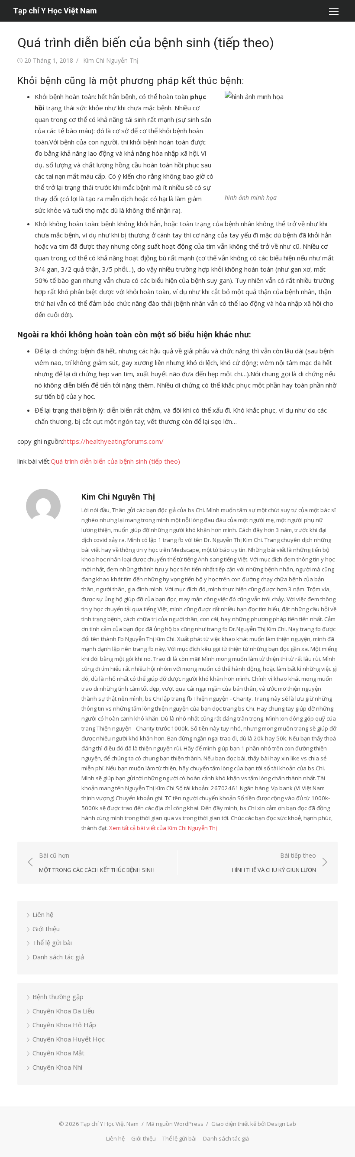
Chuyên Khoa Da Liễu (63, 1010)
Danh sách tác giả (58, 956)
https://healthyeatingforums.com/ (113, 441)
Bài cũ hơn (97, 862)
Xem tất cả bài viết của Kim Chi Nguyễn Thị (163, 828)
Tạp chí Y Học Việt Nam (55, 10)
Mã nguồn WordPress (174, 1124)
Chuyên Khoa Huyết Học (68, 1039)
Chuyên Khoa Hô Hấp (64, 1024)
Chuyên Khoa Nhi (57, 1067)
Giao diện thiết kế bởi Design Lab (253, 1124)
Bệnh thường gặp (58, 996)
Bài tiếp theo (274, 862)
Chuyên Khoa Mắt (58, 1052)
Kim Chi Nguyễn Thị (111, 60)
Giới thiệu (46, 928)
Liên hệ (42, 914)
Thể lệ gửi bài (52, 942)
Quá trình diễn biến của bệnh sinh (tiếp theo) (115, 461)
